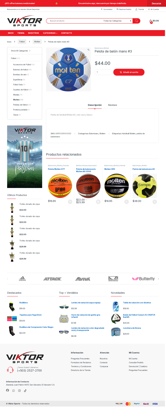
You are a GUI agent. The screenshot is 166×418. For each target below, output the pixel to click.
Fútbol (22, 41)
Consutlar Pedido (136, 362)
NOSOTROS (33, 33)
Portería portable (21, 110)
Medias (17, 95)
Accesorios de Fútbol (24, 64)
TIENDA (20, 33)
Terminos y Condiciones (81, 366)
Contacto (104, 362)
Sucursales (107, 9)
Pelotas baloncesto (89, 165)
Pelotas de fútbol (22, 105)
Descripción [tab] (95, 105)
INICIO (11, 33)
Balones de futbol (22, 69)
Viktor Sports (14, 404)
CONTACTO (66, 33)
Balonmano (99, 48)
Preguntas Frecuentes (80, 358)
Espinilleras (19, 79)
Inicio (9, 41)
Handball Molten (129, 133)
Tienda (141, 9)
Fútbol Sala (19, 84)
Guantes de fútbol (22, 90)
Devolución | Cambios (138, 366)
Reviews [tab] (112, 105)
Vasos (17, 115)
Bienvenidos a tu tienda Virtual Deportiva (23, 9)
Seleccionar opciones (96, 202)
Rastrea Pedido (125, 9)
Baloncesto (52, 165)
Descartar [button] (156, 3)
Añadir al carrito (130, 72)
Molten (37, 41)
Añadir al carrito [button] (69, 202)
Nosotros (104, 358)
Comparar (104, 366)
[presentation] (158, 279)
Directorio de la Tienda (80, 370)
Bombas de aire (21, 74)
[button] (88, 49)
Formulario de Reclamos (81, 362)
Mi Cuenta (155, 9)
